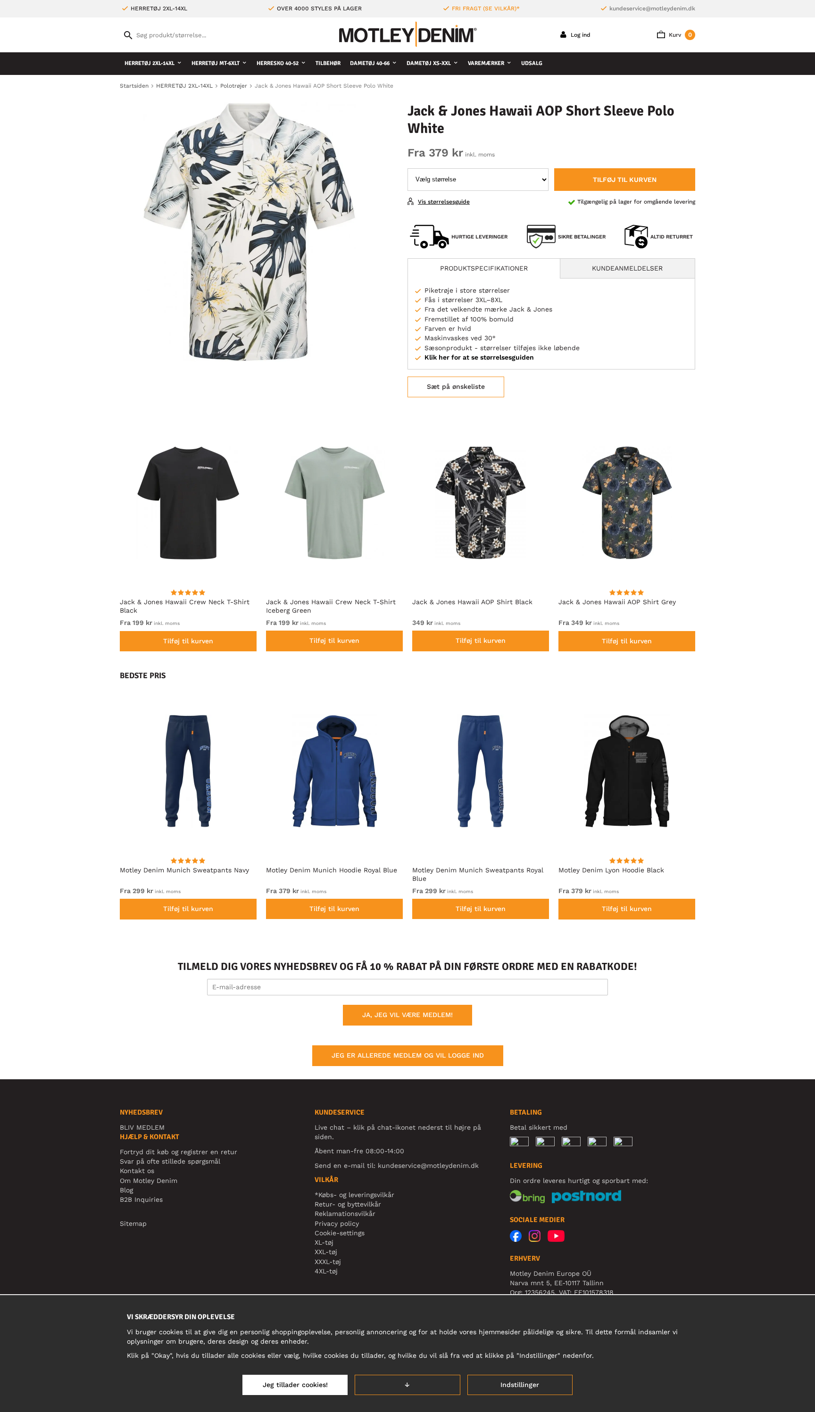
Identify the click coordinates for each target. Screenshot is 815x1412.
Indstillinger (519, 1384)
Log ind (579, 35)
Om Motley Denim (148, 1180)
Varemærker (486, 63)
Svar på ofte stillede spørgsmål (170, 1161)
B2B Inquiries (141, 1199)
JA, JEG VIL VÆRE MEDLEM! (407, 1014)
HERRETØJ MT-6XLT (215, 63)
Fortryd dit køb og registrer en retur (178, 1152)
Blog (126, 1190)
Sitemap (133, 1223)
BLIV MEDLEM (142, 1127)
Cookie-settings (340, 1233)
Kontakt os (137, 1170)
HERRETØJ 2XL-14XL (150, 63)
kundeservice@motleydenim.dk (652, 8)
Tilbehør (328, 63)
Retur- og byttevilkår (348, 1204)
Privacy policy (337, 1223)
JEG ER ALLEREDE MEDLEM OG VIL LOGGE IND (408, 1055)
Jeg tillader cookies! (295, 1384)
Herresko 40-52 (278, 63)
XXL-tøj (326, 1252)
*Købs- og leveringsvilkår (354, 1195)
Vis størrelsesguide (444, 201)
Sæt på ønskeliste (456, 386)
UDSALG (531, 63)
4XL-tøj (326, 1271)
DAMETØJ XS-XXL (429, 63)
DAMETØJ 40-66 (370, 63)
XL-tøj (324, 1242)
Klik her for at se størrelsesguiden (479, 357)
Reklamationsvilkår (345, 1213)
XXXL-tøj (328, 1261)
